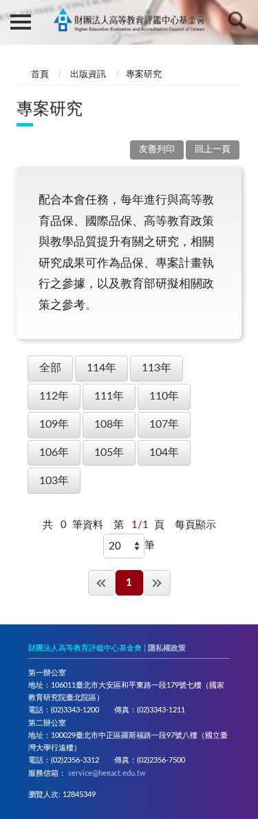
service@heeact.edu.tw (107, 773)
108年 (109, 424)
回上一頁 (212, 149)
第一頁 (102, 583)
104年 (164, 452)
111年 (109, 396)
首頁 (40, 74)
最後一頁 (157, 583)
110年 (164, 396)
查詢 (237, 20)
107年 (164, 424)
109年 (54, 424)
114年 (101, 367)
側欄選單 (20, 20)
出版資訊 (88, 74)
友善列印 (157, 149)
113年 (156, 367)
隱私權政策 (167, 648)
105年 (109, 452)
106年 (54, 452)
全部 (50, 367)
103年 (54, 480)
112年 (54, 396)
